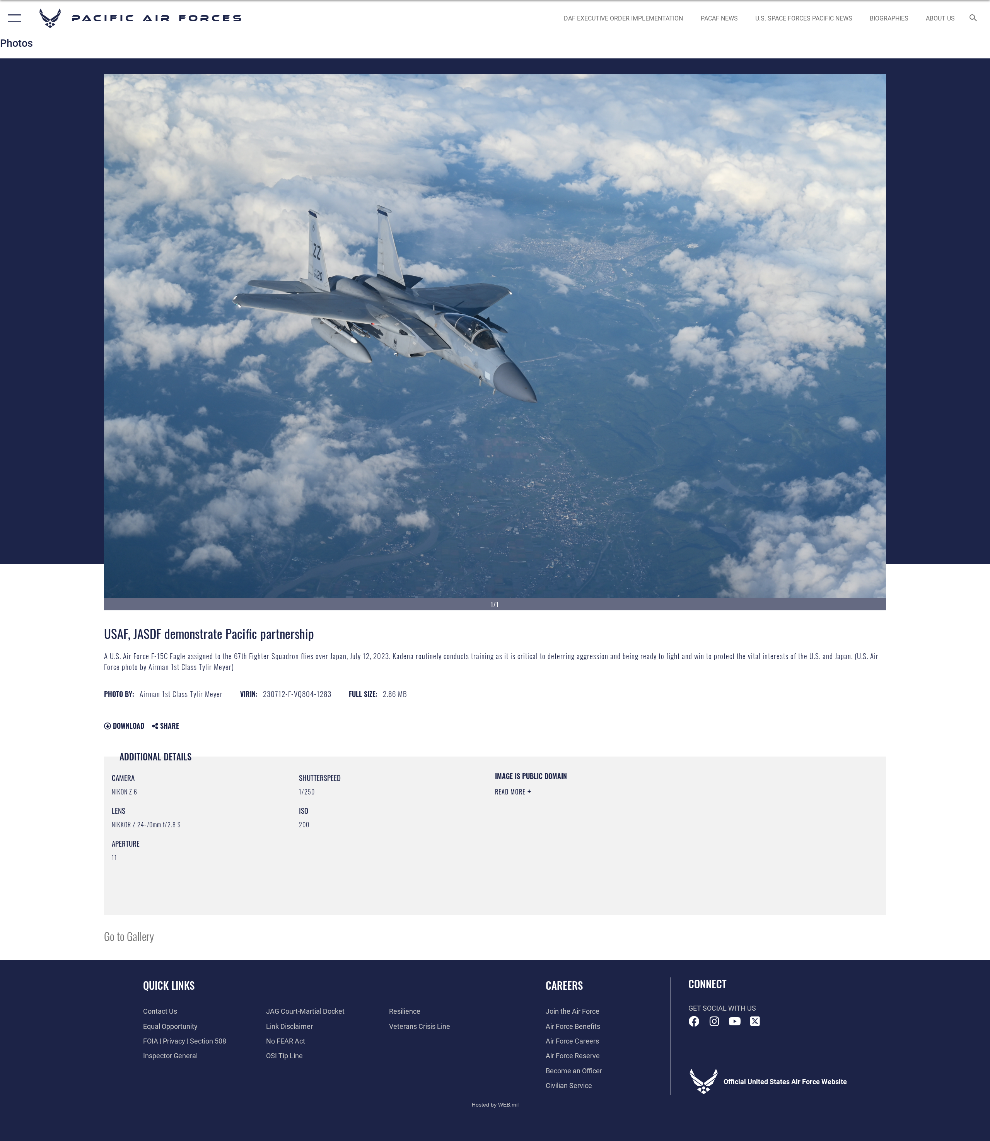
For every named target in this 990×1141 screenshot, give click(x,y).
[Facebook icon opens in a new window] (694, 1021)
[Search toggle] (973, 19)
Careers (564, 985)
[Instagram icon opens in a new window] (714, 1021)
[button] (12, 18)
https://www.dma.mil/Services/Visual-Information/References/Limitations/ (585, 830)
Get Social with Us (722, 1008)
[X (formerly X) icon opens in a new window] (755, 1021)
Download (127, 726)
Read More (511, 791)
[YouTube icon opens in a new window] (735, 1021)
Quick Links (169, 985)
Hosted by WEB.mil (495, 1105)
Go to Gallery (129, 935)
